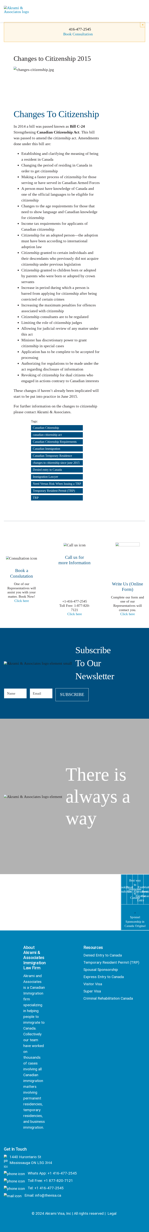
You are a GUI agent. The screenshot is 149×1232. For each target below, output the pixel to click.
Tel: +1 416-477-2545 (45, 1188)
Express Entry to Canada (103, 977)
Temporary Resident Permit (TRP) (54, 490)
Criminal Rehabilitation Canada (108, 998)
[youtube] (38, 1143)
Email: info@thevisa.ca (42, 1195)
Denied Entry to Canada (102, 955)
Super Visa (92, 991)
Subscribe (72, 694)
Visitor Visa (92, 984)
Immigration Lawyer (45, 476)
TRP (36, 497)
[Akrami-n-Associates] (21, 8)
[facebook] (25, 1137)
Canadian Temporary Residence (52, 455)
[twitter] (36, 1137)
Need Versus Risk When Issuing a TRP (57, 483)
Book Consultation (78, 34)
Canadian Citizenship (46, 427)
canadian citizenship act (47, 434)
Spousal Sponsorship (100, 969)
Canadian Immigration (46, 448)
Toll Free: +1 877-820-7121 (50, 1180)
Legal (111, 1213)
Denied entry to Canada (47, 469)
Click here (21, 601)
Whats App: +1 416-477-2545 (52, 1173)
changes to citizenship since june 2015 (56, 462)
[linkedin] (28, 1143)
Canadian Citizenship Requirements (55, 441)
